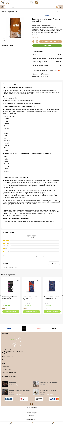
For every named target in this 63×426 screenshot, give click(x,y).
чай (45, 109)
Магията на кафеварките (49, 382)
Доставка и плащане (9, 373)
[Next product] (61, 12)
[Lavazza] (8, 328)
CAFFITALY (6, 215)
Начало (3, 11)
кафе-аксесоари (52, 109)
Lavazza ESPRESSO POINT (28, 213)
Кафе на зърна (12, 11)
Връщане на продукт (9, 376)
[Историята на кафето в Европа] (36, 392)
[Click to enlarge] (4, 40)
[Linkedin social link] (45, 77)
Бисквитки (5, 366)
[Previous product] (57, 12)
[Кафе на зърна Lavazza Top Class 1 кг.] (31, 286)
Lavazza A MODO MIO (10, 213)
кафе (41, 109)
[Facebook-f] (30, 404)
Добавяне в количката (50, 41)
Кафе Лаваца (13, 382)
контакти (50, 221)
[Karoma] (54, 328)
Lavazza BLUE (54, 212)
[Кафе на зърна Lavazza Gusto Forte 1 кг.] (10, 286)
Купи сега (47, 45)
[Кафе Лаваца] (5, 384)
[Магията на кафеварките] (36, 384)
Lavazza (11, 45)
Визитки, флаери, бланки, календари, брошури (32, 414)
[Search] (57, 7)
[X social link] (42, 77)
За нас (4, 360)
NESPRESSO (16, 215)
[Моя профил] (61, 6)
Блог (3, 363)
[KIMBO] (39, 328)
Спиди (28, 203)
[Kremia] (23, 328)
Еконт (34, 203)
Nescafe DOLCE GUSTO (46, 213)
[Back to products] (59, 12)
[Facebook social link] (40, 77)
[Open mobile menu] (1, 6)
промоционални (34, 190)
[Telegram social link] (47, 77)
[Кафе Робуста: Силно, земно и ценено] (5, 392)
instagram (43, 194)
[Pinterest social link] (44, 77)
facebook (29, 194)
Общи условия (6, 369)
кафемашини (7, 111)
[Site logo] (31, 2)
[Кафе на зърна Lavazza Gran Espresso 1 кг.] (52, 286)
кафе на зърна (24, 100)
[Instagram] (32, 404)
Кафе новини (19, 384)
